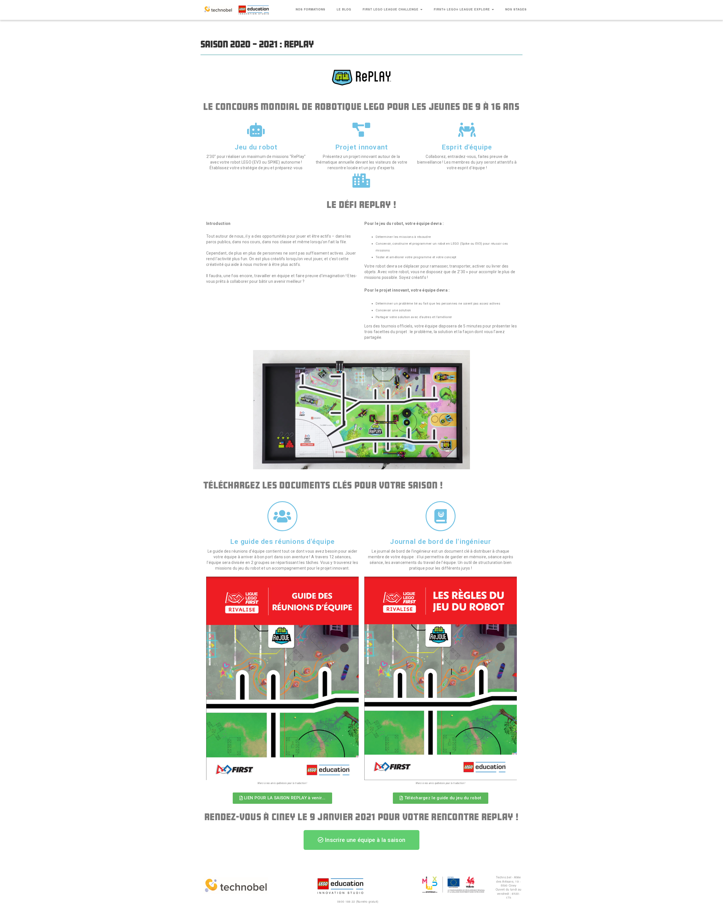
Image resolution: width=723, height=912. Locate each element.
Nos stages (516, 9)
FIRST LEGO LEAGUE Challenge (391, 9)
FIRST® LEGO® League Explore (462, 9)
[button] (282, 798)
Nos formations (310, 9)
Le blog (344, 9)
